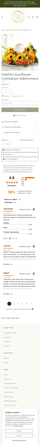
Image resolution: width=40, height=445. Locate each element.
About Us (7, 346)
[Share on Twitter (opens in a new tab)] (13, 238)
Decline (19, 435)
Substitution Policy (10, 401)
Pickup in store (17, 96)
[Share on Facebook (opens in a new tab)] (10, 239)
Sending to (8, 100)
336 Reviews (13, 186)
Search (6, 358)
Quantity (4, 87)
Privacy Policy (18, 426)
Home (3, 30)
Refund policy (8, 396)
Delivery (7, 96)
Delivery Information (11, 388)
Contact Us (7, 379)
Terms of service (9, 405)
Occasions (7, 337)
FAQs (6, 375)
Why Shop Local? (10, 383)
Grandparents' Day (10, 333)
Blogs (6, 362)
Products (7, 341)
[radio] (29, 177)
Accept (19, 431)
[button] (29, 17)
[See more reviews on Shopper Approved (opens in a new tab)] (17, 238)
